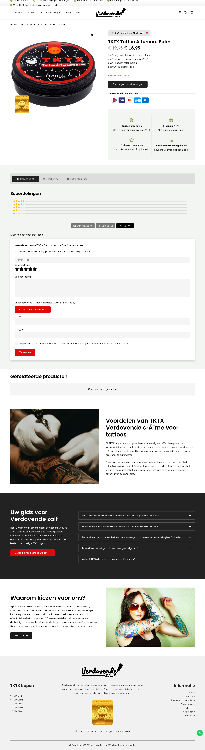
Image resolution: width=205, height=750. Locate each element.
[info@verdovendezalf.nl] (102, 731)
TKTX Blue (17, 711)
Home (13, 24)
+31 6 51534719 (89, 731)
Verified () (107, 226)
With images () (84, 226)
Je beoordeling (23, 276)
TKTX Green (17, 700)
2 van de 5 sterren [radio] (21, 269)
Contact (189, 692)
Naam (19, 316)
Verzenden (188, 712)
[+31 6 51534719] (78, 731)
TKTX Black (17, 703)
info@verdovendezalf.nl (117, 731)
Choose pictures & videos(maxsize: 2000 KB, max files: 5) (45, 302)
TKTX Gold (17, 696)
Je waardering (23, 265)
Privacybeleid (186, 704)
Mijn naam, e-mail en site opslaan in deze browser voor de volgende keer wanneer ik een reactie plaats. (74, 343)
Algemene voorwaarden (182, 700)
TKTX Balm (26, 24)
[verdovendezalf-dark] (111, 12)
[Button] (180, 12)
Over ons (189, 696)
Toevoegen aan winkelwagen (128, 84)
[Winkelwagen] (192, 13)
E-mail (19, 330)
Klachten (189, 715)
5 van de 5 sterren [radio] (35, 269)
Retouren (189, 708)
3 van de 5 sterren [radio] (26, 269)
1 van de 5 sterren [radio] (17, 269)
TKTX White (17, 707)
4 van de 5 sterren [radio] (30, 269)
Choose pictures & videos (32, 309)
